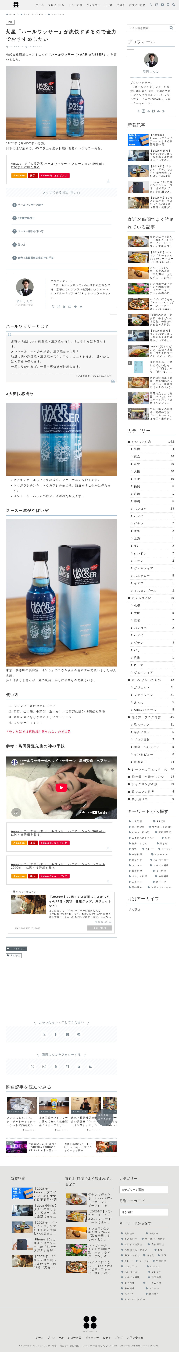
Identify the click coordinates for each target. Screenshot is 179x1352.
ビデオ (107, 1337)
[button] (171, 28)
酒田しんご (25, 301)
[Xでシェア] (44, 1034)
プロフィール (56, 1337)
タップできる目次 (56, 192)
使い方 (22, 244)
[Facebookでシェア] (55, 1034)
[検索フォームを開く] (173, 4)
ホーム (39, 1337)
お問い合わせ (135, 1337)
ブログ (119, 1337)
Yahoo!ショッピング (54, 175)
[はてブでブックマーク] (67, 1034)
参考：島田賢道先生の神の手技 (36, 257)
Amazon (19, 175)
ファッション (18, 948)
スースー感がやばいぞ (30, 231)
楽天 (33, 175)
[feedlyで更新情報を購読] (75, 306)
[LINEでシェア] (78, 1034)
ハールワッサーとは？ (30, 204)
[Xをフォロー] (151, 4)
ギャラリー (92, 1337)
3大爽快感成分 (26, 218)
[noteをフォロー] (168, 4)
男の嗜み (15, 955)
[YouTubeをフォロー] (162, 4)
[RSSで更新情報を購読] (81, 306)
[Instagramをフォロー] (156, 4)
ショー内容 (74, 1337)
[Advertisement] (61, 986)
